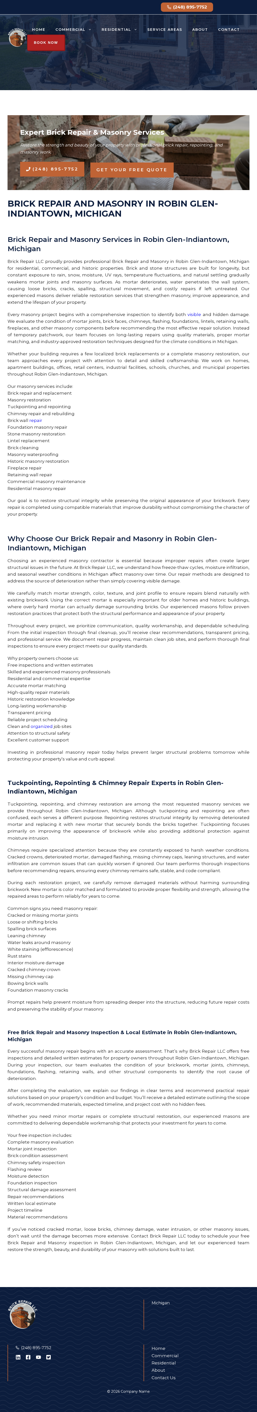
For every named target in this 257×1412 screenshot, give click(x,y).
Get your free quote (132, 169)
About (200, 29)
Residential (116, 29)
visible (194, 314)
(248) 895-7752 (36, 1347)
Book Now (46, 43)
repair (35, 420)
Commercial (70, 29)
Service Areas (164, 29)
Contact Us (164, 1377)
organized (42, 726)
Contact (229, 29)
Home (38, 29)
